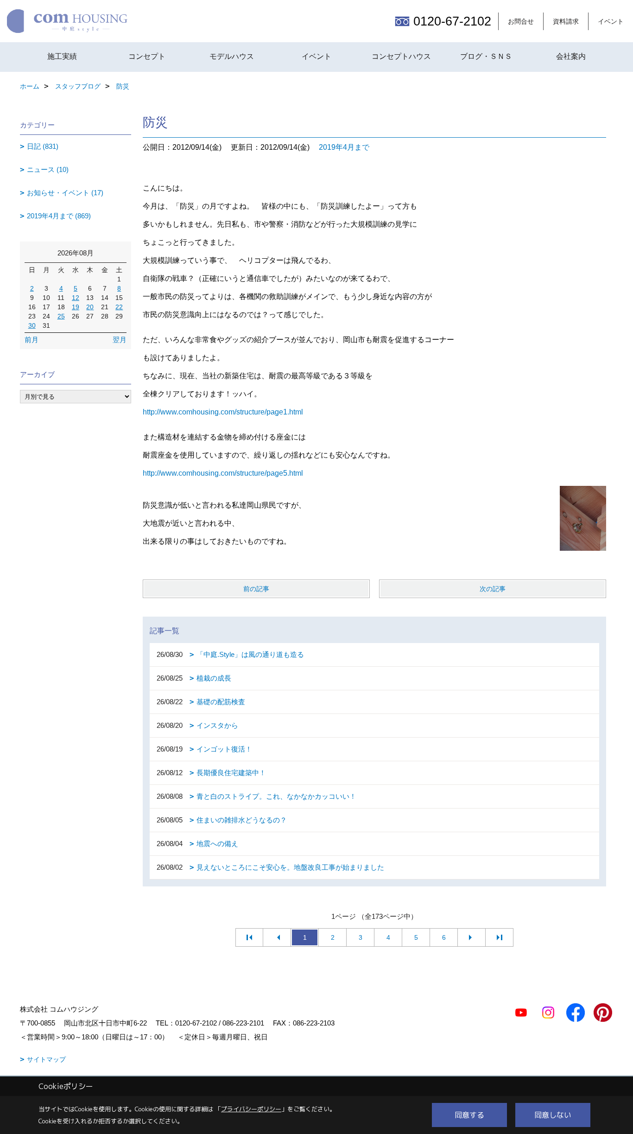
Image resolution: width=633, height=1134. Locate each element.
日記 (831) (42, 146)
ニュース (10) (48, 169)
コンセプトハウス (401, 56)
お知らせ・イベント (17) (65, 193)
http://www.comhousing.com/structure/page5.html (223, 473)
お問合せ (521, 21)
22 (119, 307)
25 (61, 316)
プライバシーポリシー (251, 1109)
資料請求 (566, 21)
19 (75, 307)
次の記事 (493, 588)
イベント (611, 21)
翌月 (120, 340)
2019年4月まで (344, 147)
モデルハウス (231, 56)
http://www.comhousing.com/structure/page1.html (223, 412)
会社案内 (571, 56)
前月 (31, 340)
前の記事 (256, 588)
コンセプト (146, 56)
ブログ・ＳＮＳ (486, 56)
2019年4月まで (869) (59, 216)
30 (32, 325)
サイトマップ (46, 1059)
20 (90, 307)
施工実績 (62, 56)
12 (75, 297)
